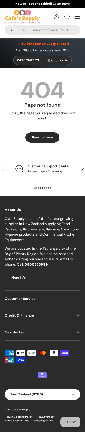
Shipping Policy (43, 420)
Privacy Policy (46, 416)
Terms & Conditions (17, 420)
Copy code (59, 60)
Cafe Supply (22, 409)
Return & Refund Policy (19, 416)
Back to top (42, 188)
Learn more (61, 4)
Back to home (42, 137)
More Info (18, 277)
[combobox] (42, 30)
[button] (67, 16)
